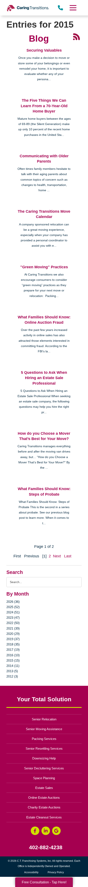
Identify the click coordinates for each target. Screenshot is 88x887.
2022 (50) (13, 623)
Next (57, 556)
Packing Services (44, 739)
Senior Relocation (44, 719)
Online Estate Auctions (44, 797)
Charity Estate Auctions (44, 807)
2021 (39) (13, 628)
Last (67, 556)
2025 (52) (13, 607)
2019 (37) (13, 639)
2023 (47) (13, 617)
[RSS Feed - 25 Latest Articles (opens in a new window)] (76, 36)
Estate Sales (44, 788)
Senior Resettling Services (44, 748)
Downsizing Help (44, 758)
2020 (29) (13, 633)
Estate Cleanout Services (44, 817)
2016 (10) (13, 655)
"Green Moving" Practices (44, 267)
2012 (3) (12, 676)
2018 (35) (13, 644)
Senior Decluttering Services (44, 768)
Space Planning (44, 778)
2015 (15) (13, 660)
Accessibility (31, 872)
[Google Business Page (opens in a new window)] (56, 831)
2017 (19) (13, 649)
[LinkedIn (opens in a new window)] (45, 831)
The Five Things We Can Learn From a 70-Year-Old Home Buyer (44, 105)
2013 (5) (12, 671)
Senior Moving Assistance (44, 729)
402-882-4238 (45, 847)
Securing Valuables (44, 50)
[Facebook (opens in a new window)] (35, 831)
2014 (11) (12, 666)
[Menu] (72, 7)
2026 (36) (13, 601)
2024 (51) (13, 612)
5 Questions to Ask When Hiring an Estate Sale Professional (44, 377)
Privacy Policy (56, 872)
